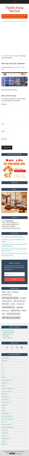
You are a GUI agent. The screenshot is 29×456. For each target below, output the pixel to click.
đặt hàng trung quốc (11, 317)
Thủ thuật (3, 433)
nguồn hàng (20, 307)
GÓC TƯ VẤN (5, 402)
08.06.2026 (4, 360)
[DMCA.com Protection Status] (11, 454)
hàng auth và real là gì (6, 301)
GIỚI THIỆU (5, 336)
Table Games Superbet (7, 427)
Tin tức (3, 435)
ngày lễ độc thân (15, 310)
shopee (24, 310)
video (3, 313)
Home (3, 55)
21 (2, 366)
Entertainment (4, 396)
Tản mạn (3, 430)
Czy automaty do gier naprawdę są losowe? (12, 236)
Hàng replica (5, 304)
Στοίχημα (3, 444)
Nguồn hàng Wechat (14, 9)
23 (2, 369)
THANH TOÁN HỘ (7, 337)
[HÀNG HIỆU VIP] (14, 212)
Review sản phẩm (5, 424)
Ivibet (2, 408)
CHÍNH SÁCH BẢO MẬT (8, 332)
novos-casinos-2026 (6, 416)
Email (3, 131)
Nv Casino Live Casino (7, 419)
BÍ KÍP (3, 385)
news (2, 410)
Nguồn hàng (4, 413)
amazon (8, 292)
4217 (2, 377)
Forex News (4, 399)
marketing (13, 303)
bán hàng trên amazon (6, 294)
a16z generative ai (6, 380)
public (3, 421)
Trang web (4, 139)
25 (2, 371)
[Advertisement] (14, 36)
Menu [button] (14, 1)
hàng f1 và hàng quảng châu (19, 301)
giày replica (23, 298)
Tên (2, 123)
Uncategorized (5, 438)
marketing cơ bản (20, 303)
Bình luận (4, 104)
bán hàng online (15, 292)
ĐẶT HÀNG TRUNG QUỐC (13, 55)
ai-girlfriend (4, 383)
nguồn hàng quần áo (5, 310)
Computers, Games (6, 391)
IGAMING (3, 405)
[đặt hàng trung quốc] (14, 18)
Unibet (3, 441)
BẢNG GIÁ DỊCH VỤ (7, 334)
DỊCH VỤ (3, 394)
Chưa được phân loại (6, 388)
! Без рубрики (4, 358)
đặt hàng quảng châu (13, 313)
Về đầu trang (19, 454)
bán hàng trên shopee (10, 298)
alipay (3, 292)
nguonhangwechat (8, 307)
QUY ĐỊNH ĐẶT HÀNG (8, 330)
